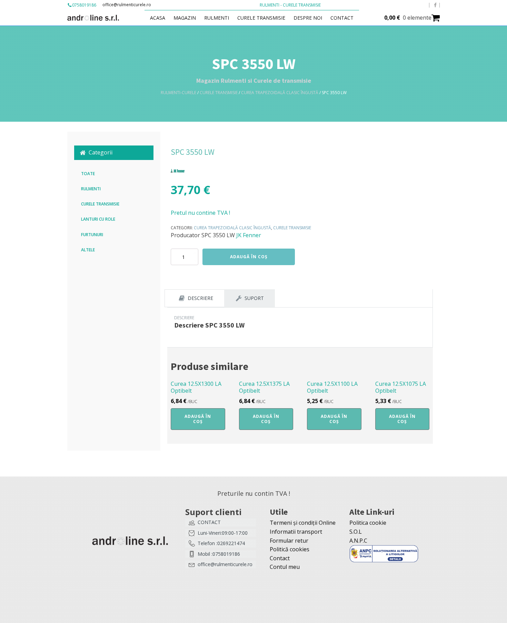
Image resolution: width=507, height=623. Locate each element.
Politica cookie (367, 522)
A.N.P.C (358, 540)
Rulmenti (216, 17)
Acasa (157, 17)
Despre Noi (308, 17)
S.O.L (355, 531)
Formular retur (289, 540)
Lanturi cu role (98, 219)
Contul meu (285, 567)
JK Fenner (248, 235)
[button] (113, 152)
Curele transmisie (261, 17)
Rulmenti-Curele (178, 93)
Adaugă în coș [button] (198, 418)
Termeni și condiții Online (303, 522)
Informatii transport (296, 531)
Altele (88, 250)
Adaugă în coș (249, 257)
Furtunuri (92, 235)
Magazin (184, 17)
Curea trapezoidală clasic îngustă (279, 93)
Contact (342, 17)
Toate (88, 174)
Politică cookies (289, 549)
